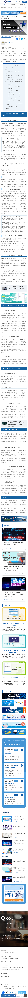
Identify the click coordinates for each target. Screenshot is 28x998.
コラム (4, 4)
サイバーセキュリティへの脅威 (14, 96)
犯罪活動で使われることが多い (14, 92)
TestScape (11, 969)
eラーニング (18, 986)
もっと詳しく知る (14, 931)
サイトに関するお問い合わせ (14, 923)
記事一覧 (10, 7)
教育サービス (4, 984)
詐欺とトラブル (11, 94)
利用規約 (3, 981)
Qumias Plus (4, 967)
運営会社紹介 (8, 981)
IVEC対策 (15, 958)
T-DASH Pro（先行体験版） (17, 967)
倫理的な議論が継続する (13, 106)
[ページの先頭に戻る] (25, 995)
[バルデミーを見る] (22, 795)
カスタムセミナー (12, 986)
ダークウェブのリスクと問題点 (12, 90)
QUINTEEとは (11, 988)
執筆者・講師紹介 (12, 952)
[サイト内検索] (16, 1)
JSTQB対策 (4, 958)
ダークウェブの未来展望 (11, 98)
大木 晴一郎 (10, 42)
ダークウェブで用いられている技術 (15, 79)
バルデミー (23, 986)
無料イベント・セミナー (7, 961)
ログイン (19, 1)
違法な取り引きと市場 (12, 84)
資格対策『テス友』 (6, 956)
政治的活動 (10, 88)
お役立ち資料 (4, 973)
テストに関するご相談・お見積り (14, 927)
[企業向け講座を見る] (22, 765)
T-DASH (8, 967)
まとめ (7, 108)
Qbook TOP (3, 7)
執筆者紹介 (22, 4)
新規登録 (24, 1)
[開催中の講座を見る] (22, 750)
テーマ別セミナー (5, 986)
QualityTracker (4, 969)
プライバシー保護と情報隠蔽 (14, 86)
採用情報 (13, 981)
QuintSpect (16, 969)
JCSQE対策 (10, 958)
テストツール (4, 965)
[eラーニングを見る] (22, 781)
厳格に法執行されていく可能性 (14, 100)
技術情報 (13, 4)
